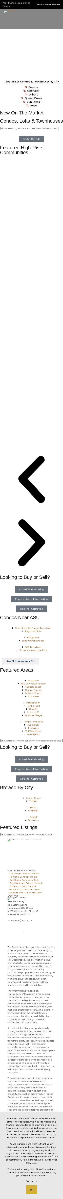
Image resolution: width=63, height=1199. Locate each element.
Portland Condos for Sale (23, 876)
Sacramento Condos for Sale (26, 892)
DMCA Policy (30, 931)
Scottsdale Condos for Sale (25, 889)
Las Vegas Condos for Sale (24, 873)
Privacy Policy (15, 931)
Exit (32, 1189)
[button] (31, 480)
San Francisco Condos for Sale (26, 883)
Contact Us (31, 1181)
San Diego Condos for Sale (24, 880)
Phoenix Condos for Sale (23, 886)
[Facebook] (31, 929)
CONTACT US (15, 923)
